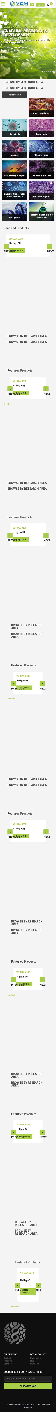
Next (49, 246)
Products (8, 1361)
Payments (34, 1364)
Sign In (40, 5)
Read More (17, 250)
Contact (7, 1358)
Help (32, 1361)
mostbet (7, 404)
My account (35, 1358)
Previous (6, 246)
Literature (8, 1364)
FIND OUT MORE (16, 47)
